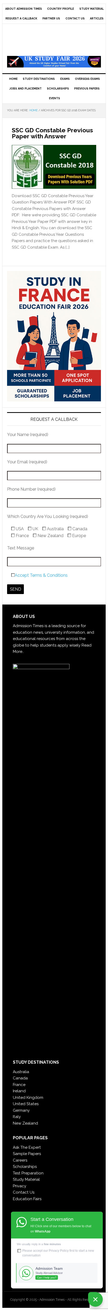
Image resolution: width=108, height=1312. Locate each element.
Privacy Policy (59, 1250)
